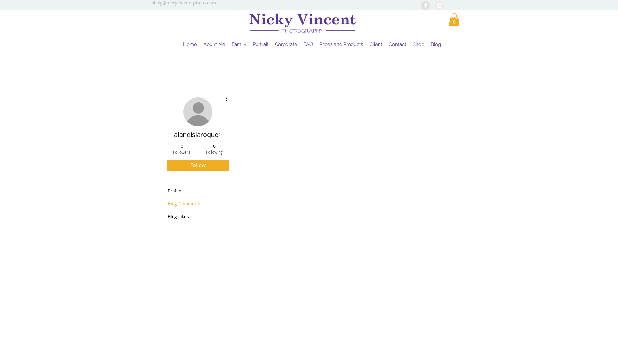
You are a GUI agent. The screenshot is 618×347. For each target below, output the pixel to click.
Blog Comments (184, 203)
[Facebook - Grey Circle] (425, 5)
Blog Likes (178, 216)
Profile (174, 191)
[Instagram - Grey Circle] (439, 5)
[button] (454, 19)
